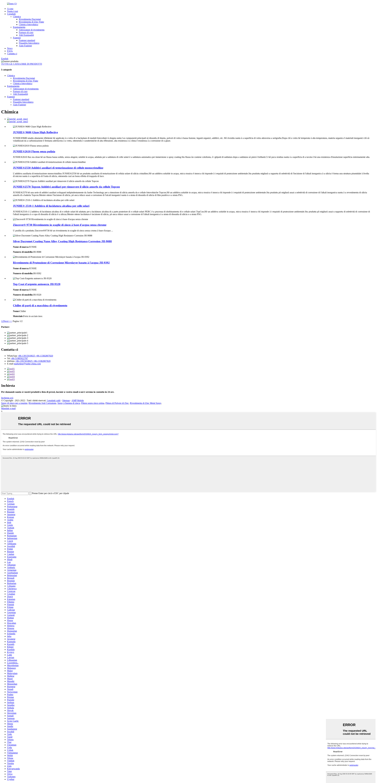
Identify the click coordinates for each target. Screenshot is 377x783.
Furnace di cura (26, 32)
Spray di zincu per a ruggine (14, 403)
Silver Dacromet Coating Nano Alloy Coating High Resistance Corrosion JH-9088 (62, 241)
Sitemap (66, 400)
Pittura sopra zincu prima (92, 403)
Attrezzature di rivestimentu (31, 30)
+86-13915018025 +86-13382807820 (35, 356)
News (10, 48)
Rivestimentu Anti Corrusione (42, 403)
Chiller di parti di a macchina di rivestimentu (40, 305)
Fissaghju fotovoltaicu (29, 43)
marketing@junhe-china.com (27, 363)
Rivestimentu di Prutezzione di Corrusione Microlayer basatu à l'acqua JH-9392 (61, 262)
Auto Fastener (25, 45)
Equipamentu (19, 27)
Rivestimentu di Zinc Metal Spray (145, 403)
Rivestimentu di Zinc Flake (31, 22)
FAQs (10, 51)
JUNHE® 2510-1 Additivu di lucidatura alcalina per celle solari (51, 205)
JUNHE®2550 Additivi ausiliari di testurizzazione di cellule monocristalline (58, 167)
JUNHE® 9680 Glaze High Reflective (35, 132)
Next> (6, 321)
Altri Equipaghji (26, 35)
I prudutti (11, 14)
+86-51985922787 (19, 358)
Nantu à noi (12, 11)
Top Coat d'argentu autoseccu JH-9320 (36, 284)
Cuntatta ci (12, 53)
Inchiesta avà (7, 398)
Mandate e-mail (8, 408)
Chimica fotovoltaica (28, 24)
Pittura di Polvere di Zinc (117, 403)
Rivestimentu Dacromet (30, 19)
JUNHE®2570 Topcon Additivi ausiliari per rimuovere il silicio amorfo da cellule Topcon (66, 186)
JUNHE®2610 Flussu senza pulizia (34, 151)
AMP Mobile (78, 400)
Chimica (17, 16)
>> (10, 321)
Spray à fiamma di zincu (68, 403)
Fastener (17, 37)
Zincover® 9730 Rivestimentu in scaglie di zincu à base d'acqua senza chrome (59, 224)
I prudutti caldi (53, 400)
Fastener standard (27, 40)
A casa (10, 8)
